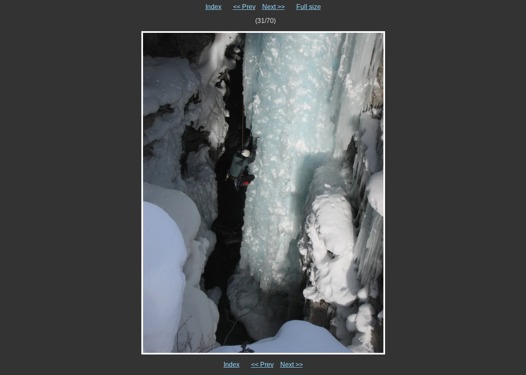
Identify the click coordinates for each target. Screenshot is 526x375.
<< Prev (244, 6)
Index (213, 6)
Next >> (273, 6)
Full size (308, 6)
